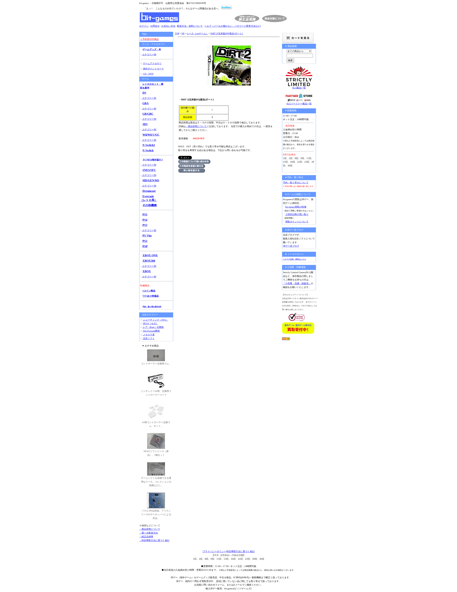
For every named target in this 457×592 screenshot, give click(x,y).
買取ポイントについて (296, 221)
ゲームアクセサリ (152, 63)
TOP (177, 33)
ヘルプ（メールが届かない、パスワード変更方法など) (232, 26)
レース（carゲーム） (197, 33)
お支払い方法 (168, 26)
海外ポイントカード (153, 68)
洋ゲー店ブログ (291, 246)
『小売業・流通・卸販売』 (297, 283)
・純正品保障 (146, 536)
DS (183, 33)
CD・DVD (148, 73)
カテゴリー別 (149, 54)
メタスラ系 (148, 334)
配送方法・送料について (190, 26)
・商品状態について (196, 126)
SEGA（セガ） (150, 323)
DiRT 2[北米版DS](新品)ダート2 (226, 33)
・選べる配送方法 (148, 532)
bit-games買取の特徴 (295, 206)
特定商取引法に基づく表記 (240, 551)
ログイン (144, 26)
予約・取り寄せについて (295, 182)
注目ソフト (148, 338)
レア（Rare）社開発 (153, 327)
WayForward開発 (151, 331)
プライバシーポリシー (214, 551)
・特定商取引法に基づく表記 (154, 540)
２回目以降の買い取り (296, 214)
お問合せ (155, 26)
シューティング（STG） (155, 319)
